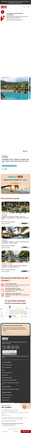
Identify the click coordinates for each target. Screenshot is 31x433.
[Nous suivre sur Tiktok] (13, 347)
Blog (3, 370)
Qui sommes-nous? (7, 365)
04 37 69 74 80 (8, 351)
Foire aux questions (7, 395)
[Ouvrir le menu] (28, 7)
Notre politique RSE (7, 377)
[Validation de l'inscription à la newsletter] (28, 333)
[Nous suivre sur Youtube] (17, 347)
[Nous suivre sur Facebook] (4, 347)
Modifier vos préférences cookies (10, 389)
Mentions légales (6, 386)
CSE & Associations (7, 372)
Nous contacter (6, 397)
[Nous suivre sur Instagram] (8, 347)
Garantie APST (5, 400)
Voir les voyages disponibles (13, 19)
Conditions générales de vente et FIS (10, 383)
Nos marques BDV (6, 367)
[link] (24, 7)
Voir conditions (15, 183)
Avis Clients (5, 375)
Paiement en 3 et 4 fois (8, 402)
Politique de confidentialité (9, 380)
